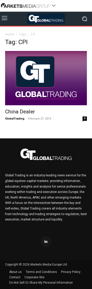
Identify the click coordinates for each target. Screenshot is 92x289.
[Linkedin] (46, 241)
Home (9, 34)
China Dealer (20, 112)
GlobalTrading (14, 118)
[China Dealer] (46, 78)
